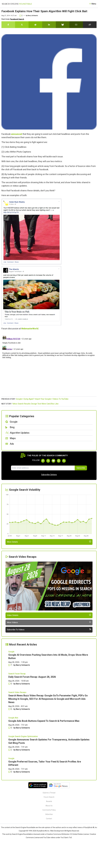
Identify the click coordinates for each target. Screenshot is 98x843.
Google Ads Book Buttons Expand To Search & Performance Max (43, 720)
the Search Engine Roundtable (24, 827)
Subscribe (81, 468)
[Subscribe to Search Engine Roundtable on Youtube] (59, 461)
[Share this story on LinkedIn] (49, 24)
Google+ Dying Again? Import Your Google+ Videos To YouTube (42, 399)
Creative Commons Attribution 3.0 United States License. (67, 834)
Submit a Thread (49, 793)
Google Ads (13, 718)
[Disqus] (49, 364)
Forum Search (49, 797)
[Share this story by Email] (76, 24)
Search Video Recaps (17, 692)
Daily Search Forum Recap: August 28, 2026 (32, 676)
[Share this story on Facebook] (8, 24)
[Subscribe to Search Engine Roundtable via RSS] (64, 461)
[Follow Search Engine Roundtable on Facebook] (43, 461)
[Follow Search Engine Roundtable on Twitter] (48, 461)
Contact (49, 819)
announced (16, 134)
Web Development (57, 831)
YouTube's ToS (66, 837)
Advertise (49, 814)
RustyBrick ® (42, 831)
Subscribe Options (49, 474)
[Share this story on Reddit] (35, 24)
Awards (49, 801)
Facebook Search (17, 19)
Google (11, 652)
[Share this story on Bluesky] (62, 24)
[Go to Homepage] (17, 4)
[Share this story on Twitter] (22, 24)
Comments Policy (49, 810)
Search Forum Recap (17, 674)
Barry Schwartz (33, 15)
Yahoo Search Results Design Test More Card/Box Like (35, 404)
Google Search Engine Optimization (23, 736)
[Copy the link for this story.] (90, 24)
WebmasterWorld (29, 328)
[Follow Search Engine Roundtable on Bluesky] (53, 461)
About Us (49, 806)
